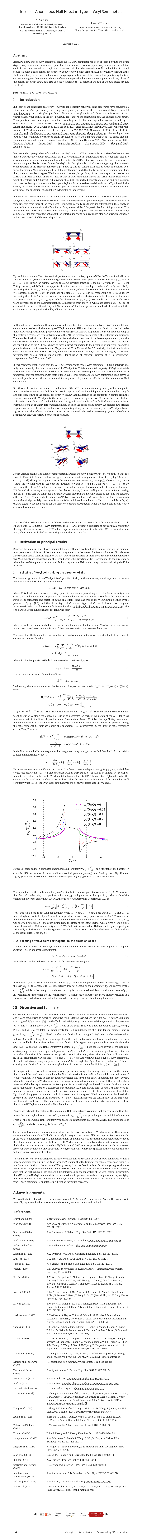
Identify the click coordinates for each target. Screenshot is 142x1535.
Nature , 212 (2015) (99, 1481)
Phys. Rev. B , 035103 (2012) (91, 1245)
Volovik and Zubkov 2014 (49, 156)
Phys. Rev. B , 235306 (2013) (91, 1258)
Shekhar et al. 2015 (40, 133)
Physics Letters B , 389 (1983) (94, 1361)
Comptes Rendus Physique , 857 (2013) (88, 1378)
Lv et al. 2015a (120, 130)
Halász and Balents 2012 (26, 126)
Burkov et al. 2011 (118, 123)
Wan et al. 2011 (71, 123)
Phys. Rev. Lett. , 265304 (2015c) (96, 1433)
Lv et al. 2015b (21, 133)
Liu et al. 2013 (67, 126)
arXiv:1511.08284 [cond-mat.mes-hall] (74, 1489)
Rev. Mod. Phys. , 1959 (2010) (97, 1454)
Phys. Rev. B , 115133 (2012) (94, 1370)
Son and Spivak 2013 (69, 143)
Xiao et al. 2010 (108, 341)
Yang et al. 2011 (84, 126)
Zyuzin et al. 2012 (49, 126)
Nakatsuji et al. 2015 (95, 1119)
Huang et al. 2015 (22, 146)
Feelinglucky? (58, 1514)
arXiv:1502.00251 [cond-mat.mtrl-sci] (101, 1356)
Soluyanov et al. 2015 (63, 179)
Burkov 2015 (45, 143)
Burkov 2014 (64, 374)
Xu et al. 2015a (103, 130)
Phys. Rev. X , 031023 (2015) (101, 1420)
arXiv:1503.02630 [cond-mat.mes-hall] (67, 1403)
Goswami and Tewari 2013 (79, 719)
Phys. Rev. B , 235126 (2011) (105, 1240)
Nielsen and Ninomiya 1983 (85, 140)
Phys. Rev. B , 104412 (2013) (89, 1388)
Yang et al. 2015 (60, 133)
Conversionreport (70, 1514)
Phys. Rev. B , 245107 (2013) (90, 1464)
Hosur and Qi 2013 (23, 143)
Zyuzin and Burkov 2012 (115, 140)
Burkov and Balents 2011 (94, 123)
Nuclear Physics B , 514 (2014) (92, 1425)
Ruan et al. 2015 (72, 1145)
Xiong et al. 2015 (119, 143)
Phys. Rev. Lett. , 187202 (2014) (79, 1459)
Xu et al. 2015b (77, 133)
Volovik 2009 (100, 126)
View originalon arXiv (96, 1514)
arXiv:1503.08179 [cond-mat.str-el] (93, 1411)
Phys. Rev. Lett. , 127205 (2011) (94, 1232)
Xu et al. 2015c (75, 160)
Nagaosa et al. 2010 (88, 341)
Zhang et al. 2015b (95, 143)
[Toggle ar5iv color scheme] (15, 1531)
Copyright (69, 1532)
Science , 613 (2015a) (59, 1287)
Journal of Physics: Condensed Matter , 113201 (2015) (90, 1383)
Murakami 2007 (21, 113)
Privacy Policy (85, 1532)
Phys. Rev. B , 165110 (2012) (101, 1253)
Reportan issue (83, 1514)
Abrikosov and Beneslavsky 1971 (89, 898)
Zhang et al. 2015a (96, 133)
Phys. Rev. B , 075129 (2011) (95, 1263)
